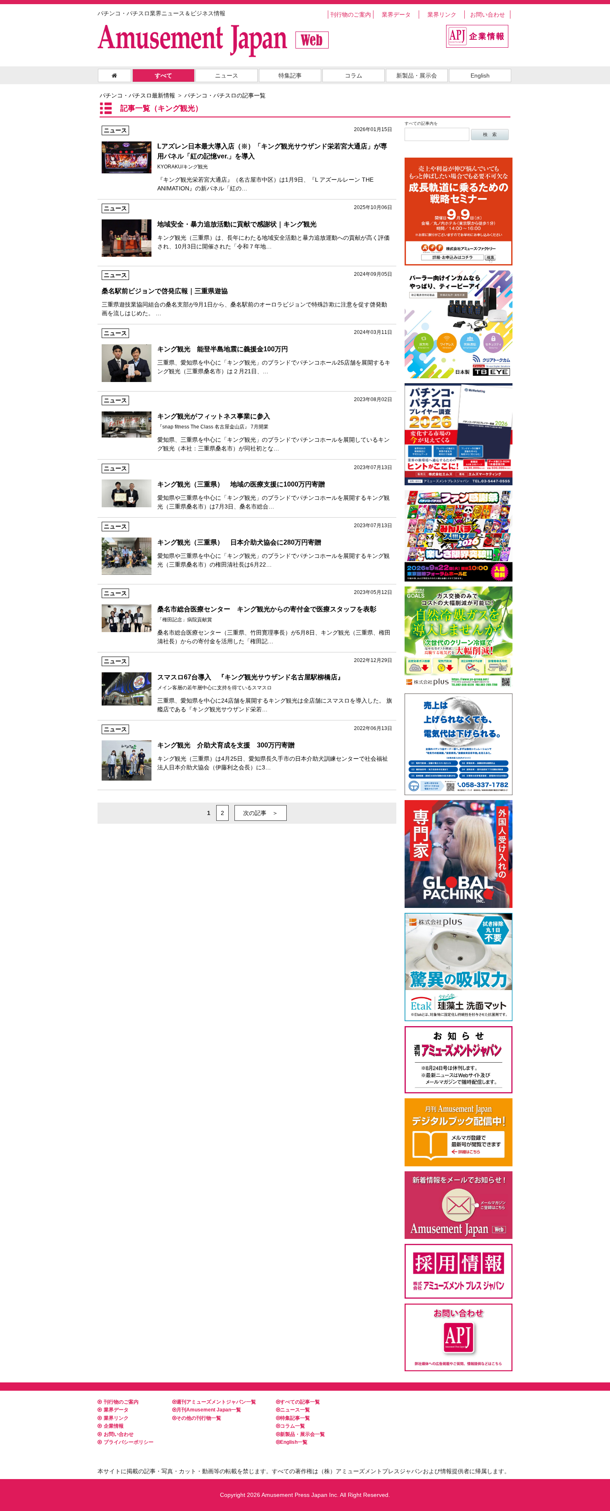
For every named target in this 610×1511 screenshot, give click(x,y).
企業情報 (114, 1426)
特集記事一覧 (295, 1418)
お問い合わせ (487, 14)
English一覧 (293, 1442)
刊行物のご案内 (350, 14)
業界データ (396, 14)
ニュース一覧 (295, 1410)
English (480, 75)
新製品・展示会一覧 (302, 1434)
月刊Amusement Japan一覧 (208, 1410)
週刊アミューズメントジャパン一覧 (216, 1402)
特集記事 (290, 75)
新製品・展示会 (416, 75)
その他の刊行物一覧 (198, 1418)
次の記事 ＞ (260, 813)
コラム (353, 75)
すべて (163, 75)
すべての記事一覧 (300, 1402)
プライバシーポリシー (129, 1442)
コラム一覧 (292, 1426)
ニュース (226, 75)
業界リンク (441, 14)
